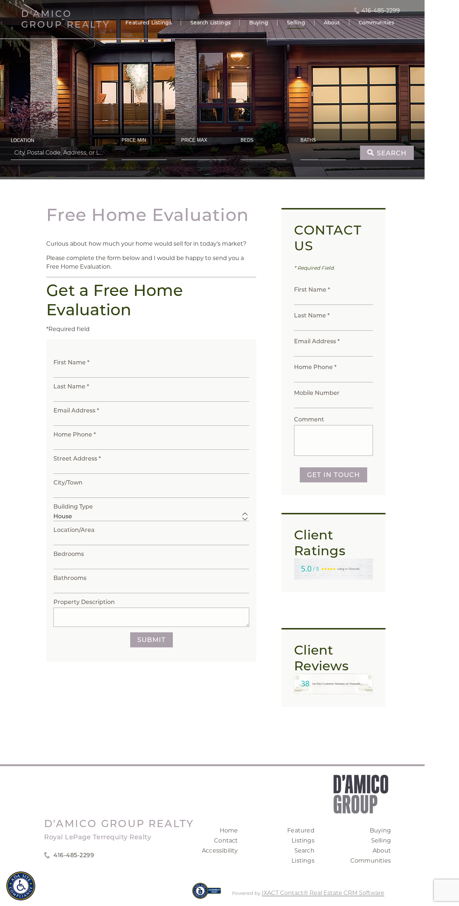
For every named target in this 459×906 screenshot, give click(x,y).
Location (22, 140)
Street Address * (77, 458)
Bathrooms (69, 578)
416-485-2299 (380, 11)
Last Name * (71, 386)
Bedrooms (68, 554)
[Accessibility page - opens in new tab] (206, 894)
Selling (296, 22)
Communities (376, 22)
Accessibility (220, 850)
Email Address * (76, 410)
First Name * (71, 362)
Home (229, 830)
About (332, 22)
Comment (309, 419)
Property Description (84, 602)
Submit (151, 640)
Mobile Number (317, 393)
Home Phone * (74, 434)
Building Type (73, 506)
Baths (308, 140)
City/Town (67, 482)
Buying (258, 22)
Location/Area (74, 530)
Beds (247, 140)
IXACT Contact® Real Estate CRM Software (323, 893)
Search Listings (210, 22)
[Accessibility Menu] (21, 885)
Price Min (134, 140)
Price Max (194, 140)
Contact (226, 840)
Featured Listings (148, 22)
